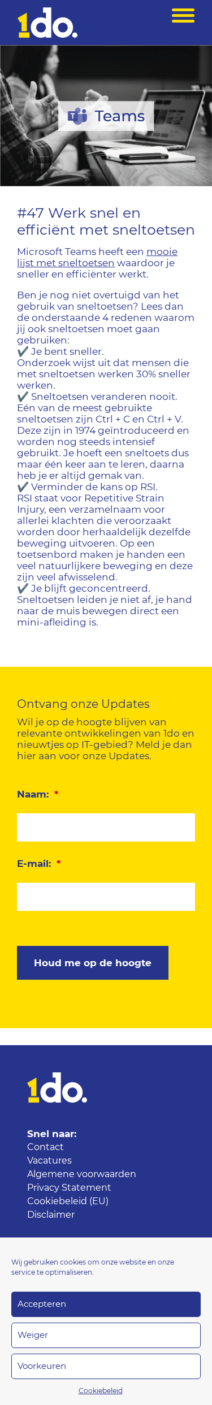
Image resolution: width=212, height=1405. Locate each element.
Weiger (33, 1335)
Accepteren (42, 1304)
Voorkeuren (42, 1366)
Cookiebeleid (101, 1391)
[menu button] (183, 22)
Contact (45, 1147)
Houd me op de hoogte (93, 963)
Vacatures (49, 1160)
